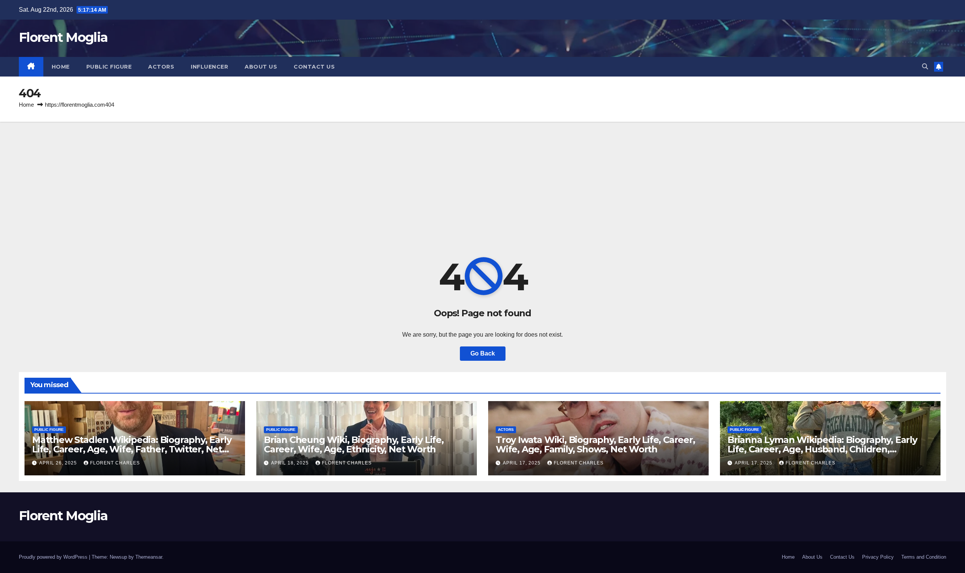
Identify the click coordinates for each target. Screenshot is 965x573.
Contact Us (314, 66)
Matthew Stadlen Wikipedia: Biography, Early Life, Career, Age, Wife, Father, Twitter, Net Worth (131, 449)
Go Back (482, 353)
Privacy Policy (878, 557)
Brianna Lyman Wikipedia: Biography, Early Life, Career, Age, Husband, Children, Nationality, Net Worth (822, 449)
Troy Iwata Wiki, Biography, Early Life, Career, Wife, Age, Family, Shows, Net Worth (595, 444)
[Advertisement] (482, 178)
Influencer (209, 66)
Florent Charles (115, 463)
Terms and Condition (923, 557)
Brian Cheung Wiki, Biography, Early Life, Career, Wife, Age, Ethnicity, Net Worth (354, 444)
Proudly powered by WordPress (54, 557)
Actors (161, 66)
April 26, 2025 (58, 463)
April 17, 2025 (522, 463)
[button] (925, 66)
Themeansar (148, 557)
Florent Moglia (63, 37)
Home (61, 66)
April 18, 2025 (290, 463)
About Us (261, 66)
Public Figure (109, 66)
